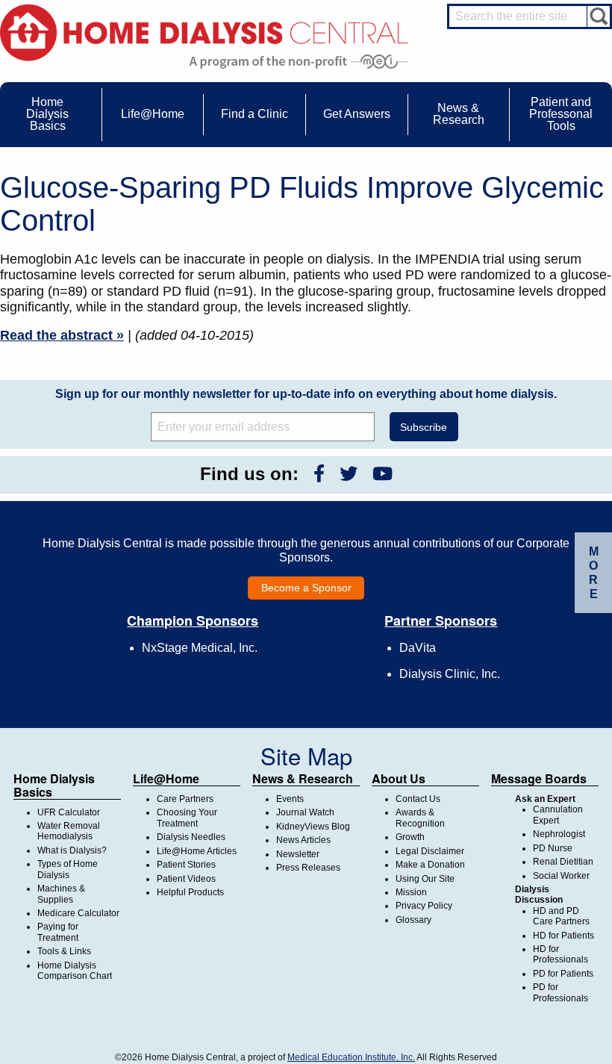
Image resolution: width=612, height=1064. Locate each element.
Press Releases (308, 867)
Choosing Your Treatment (187, 817)
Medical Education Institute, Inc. (351, 1057)
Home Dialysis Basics (54, 785)
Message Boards (539, 778)
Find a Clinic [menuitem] (254, 114)
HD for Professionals (560, 954)
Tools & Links (64, 951)
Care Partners (185, 799)
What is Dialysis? (72, 850)
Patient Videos (186, 879)
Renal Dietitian (563, 861)
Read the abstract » (62, 335)
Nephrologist (559, 834)
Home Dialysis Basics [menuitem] (47, 114)
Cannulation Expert (558, 814)
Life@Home (166, 778)
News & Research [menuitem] (458, 114)
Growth (410, 837)
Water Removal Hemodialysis (68, 831)
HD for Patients (563, 935)
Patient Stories (186, 864)
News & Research (302, 778)
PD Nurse (552, 848)
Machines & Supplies (61, 893)
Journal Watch (305, 812)
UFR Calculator (68, 812)
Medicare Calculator (78, 913)
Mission (411, 892)
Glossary (413, 920)
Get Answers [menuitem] (356, 114)
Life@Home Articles (197, 851)
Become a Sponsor (306, 588)
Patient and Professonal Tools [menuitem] (561, 114)
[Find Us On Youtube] (382, 474)
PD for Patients (563, 973)
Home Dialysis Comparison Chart (74, 970)
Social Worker (561, 876)
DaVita (417, 647)
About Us (398, 778)
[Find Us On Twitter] (348, 474)
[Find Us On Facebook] (319, 474)
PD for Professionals (560, 992)
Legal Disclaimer (430, 851)
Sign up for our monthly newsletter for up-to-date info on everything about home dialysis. (306, 394)
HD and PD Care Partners (561, 916)
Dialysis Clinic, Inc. (449, 674)
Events (290, 799)
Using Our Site (425, 879)
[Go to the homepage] (204, 31)
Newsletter (297, 854)
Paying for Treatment (57, 931)
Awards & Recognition (420, 817)
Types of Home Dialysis (67, 869)
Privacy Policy (424, 905)
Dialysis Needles (191, 837)
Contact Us (418, 799)
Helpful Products (190, 892)
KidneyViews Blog (313, 826)
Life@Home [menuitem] (152, 114)
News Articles (303, 840)
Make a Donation (430, 864)
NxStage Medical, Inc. (199, 647)
